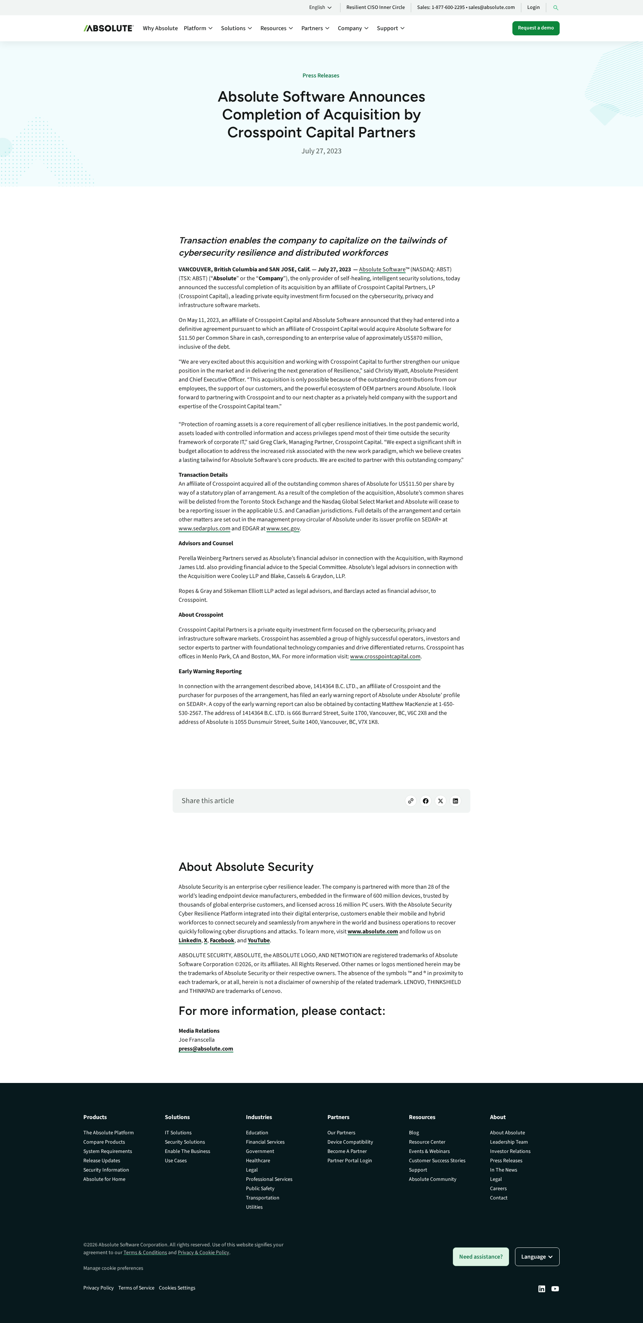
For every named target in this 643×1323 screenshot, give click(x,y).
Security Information (106, 1170)
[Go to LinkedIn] (455, 801)
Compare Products (104, 1142)
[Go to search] (556, 7)
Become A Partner (347, 1151)
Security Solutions (185, 1142)
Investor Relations (510, 1151)
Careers (498, 1188)
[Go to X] (441, 801)
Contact (499, 1198)
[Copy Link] (411, 801)
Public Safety (260, 1188)
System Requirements (107, 1151)
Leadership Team (509, 1142)
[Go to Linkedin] (541, 1288)
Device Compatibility (350, 1142)
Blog (414, 1133)
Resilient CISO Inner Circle (375, 7)
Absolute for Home (104, 1179)
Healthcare (258, 1160)
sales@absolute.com (491, 7)
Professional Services (269, 1179)
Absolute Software (382, 269)
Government (260, 1151)
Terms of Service (136, 1288)
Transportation (262, 1198)
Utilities (254, 1207)
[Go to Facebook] (426, 801)
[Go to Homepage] (108, 28)
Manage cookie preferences (113, 1268)
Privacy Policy (98, 1288)
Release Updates (101, 1160)
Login (533, 7)
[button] (321, 7)
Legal (252, 1170)
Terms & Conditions (145, 1252)
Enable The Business (187, 1151)
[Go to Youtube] (555, 1288)
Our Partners (341, 1133)
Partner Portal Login (349, 1160)
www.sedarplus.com (204, 528)
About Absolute (507, 1133)
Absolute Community (433, 1179)
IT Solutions (178, 1133)
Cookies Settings (177, 1288)
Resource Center (427, 1142)
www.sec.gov (283, 528)
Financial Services (265, 1142)
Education (257, 1133)
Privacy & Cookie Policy (203, 1252)
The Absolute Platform (108, 1133)
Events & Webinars (429, 1151)
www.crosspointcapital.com (385, 656)
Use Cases (176, 1160)
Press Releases (506, 1160)
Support (418, 1170)
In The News (503, 1170)
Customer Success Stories (437, 1160)
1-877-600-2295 (448, 7)
